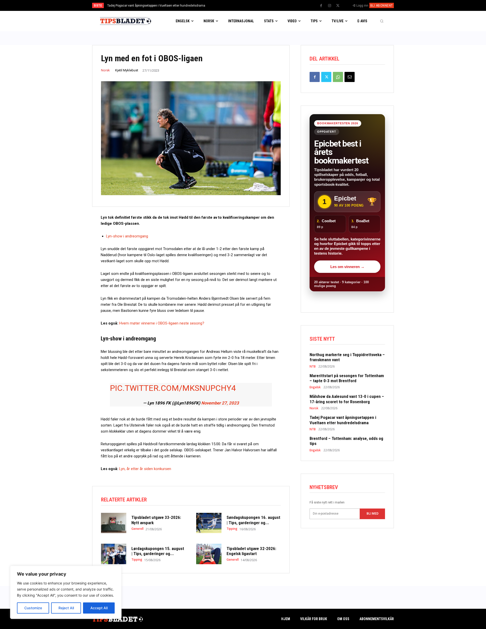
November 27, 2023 (220, 402)
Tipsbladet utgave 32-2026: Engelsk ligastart (251, 551)
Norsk (105, 70)
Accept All (99, 608)
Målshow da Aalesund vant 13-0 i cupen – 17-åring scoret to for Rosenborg (347, 399)
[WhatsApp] (338, 77)
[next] (260, 5)
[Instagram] (329, 5)
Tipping (232, 528)
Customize (33, 608)
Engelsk (315, 387)
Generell (137, 528)
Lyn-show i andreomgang (127, 236)
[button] (381, 21)
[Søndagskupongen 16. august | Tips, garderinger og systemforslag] (208, 523)
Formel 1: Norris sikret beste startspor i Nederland (142, 5)
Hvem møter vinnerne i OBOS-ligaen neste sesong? (161, 323)
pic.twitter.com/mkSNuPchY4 (173, 388)
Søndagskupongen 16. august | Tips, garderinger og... (253, 520)
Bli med (372, 513)
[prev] (252, 5)
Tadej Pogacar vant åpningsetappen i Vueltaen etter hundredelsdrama (343, 420)
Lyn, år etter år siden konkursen (145, 468)
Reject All (66, 608)
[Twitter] (337, 5)
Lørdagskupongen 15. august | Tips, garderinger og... (157, 551)
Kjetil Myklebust (126, 70)
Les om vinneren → (347, 267)
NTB (313, 366)
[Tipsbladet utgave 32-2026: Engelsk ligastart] (208, 554)
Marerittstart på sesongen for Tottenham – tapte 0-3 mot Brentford (347, 378)
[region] (66, 592)
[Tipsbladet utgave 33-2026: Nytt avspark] (113, 523)
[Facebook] (321, 5)
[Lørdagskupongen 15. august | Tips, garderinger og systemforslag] (113, 554)
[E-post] (350, 77)
